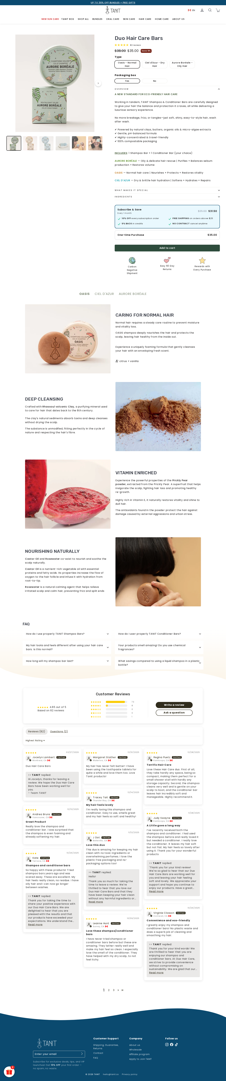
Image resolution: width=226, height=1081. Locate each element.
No (154, 80)
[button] (122, 45)
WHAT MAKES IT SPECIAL (131, 190)
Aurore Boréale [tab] (133, 294)
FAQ (95, 1057)
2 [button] (109, 990)
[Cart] (218, 10)
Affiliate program (139, 1054)
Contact (98, 1053)
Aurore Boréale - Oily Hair (182, 64)
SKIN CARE (129, 19)
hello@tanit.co (111, 1074)
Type (118, 57)
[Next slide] (98, 83)
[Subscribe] (81, 1054)
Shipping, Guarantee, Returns (106, 1047)
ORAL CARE (112, 19)
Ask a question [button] (174, 712)
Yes (127, 80)
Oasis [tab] (84, 294)
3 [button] (114, 990)
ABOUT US (178, 19)
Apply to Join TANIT (140, 1059)
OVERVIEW (122, 89)
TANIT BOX (67, 19)
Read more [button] (156, 891)
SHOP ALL (83, 19)
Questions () (59, 731)
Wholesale (135, 1049)
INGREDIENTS (123, 196)
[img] (31, 752)
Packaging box (125, 75)
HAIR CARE (145, 19)
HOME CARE (162, 19)
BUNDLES (97, 19)
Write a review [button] (174, 705)
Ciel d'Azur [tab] (104, 294)
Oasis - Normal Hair (127, 64)
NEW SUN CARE (50, 19)
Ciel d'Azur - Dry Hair (155, 64)
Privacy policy (129, 1074)
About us (134, 1045)
